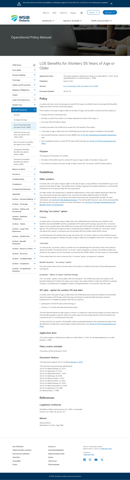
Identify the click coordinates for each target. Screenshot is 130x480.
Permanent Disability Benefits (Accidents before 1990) (22, 161)
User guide (16, 70)
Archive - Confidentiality (22, 259)
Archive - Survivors (20, 254)
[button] (35, 70)
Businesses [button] (47, 21)
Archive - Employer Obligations (19, 217)
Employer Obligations (21, 90)
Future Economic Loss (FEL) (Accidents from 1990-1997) (22, 134)
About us (46, 13)
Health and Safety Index (56, 453)
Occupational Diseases (21, 189)
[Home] (20, 18)
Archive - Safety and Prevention (20, 210)
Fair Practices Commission (21, 453)
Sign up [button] (91, 12)
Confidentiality (18, 179)
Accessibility (17, 461)
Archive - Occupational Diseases (21, 270)
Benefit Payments (19, 110)
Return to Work (18, 169)
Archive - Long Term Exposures (20, 230)
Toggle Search (82, 13)
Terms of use (52, 461)
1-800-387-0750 (106, 449)
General (17, 115)
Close (111, 4)
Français (73, 13)
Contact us (63, 13)
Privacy (15, 464)
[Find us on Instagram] (90, 460)
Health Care (17, 105)
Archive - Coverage (20, 204)
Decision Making (18, 75)
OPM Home (16, 65)
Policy (54, 13)
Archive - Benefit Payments (19, 242)
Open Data (16, 457)
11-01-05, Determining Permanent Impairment (98, 135)
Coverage (16, 80)
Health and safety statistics (22, 450)
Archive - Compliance (20, 264)
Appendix (16, 194)
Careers (50, 457)
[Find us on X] (102, 460)
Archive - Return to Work (22, 249)
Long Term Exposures (21, 100)
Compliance (17, 184)
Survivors (16, 174)
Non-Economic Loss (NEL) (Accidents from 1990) (23, 143)
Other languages (53, 464)
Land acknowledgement (56, 450)
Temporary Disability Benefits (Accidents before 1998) (21, 151)
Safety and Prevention (21, 85)
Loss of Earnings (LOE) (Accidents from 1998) (22, 126)
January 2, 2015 (76, 362)
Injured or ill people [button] (71, 21)
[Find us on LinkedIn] (84, 460)
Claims (15, 95)
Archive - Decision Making (22, 199)
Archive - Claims (18, 224)
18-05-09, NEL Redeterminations (65, 200)
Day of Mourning (18, 446)
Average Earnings (20, 120)
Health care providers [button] (100, 21)
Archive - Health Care (21, 236)
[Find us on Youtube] (95, 460)
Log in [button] (110, 12)
